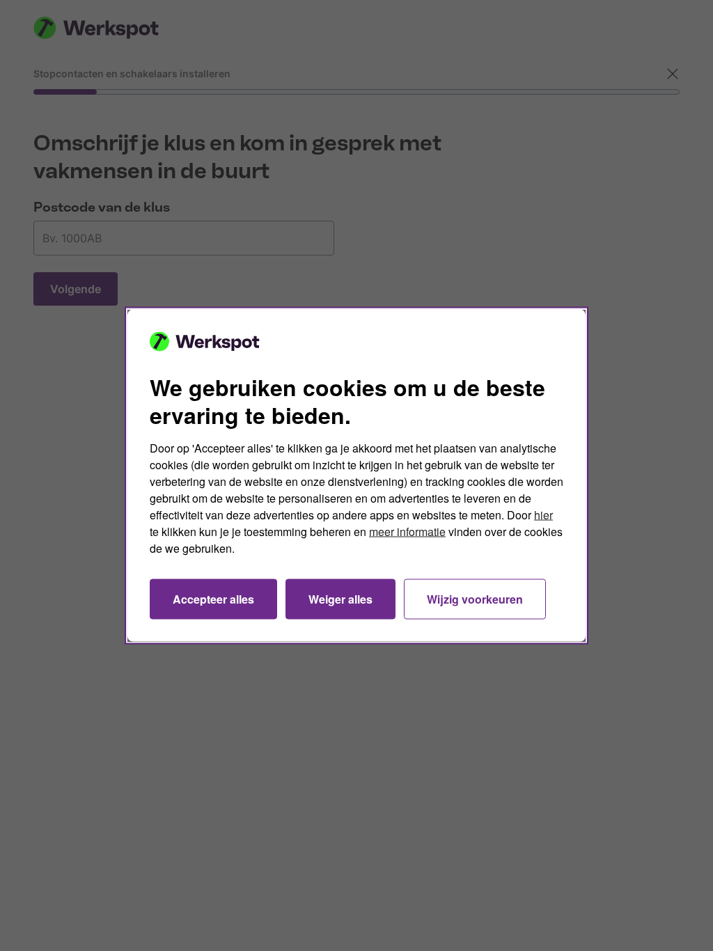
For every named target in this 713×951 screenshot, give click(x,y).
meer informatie (407, 532)
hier (543, 515)
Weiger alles (340, 599)
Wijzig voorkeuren (475, 599)
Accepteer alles (213, 599)
